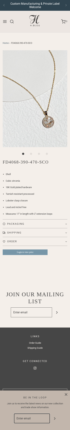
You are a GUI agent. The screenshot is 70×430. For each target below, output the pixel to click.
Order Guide (35, 343)
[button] (35, 98)
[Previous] (4, 5)
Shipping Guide (35, 348)
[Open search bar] (13, 21)
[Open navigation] (5, 21)
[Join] (57, 312)
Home (6, 43)
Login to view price (25, 252)
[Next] (66, 5)
